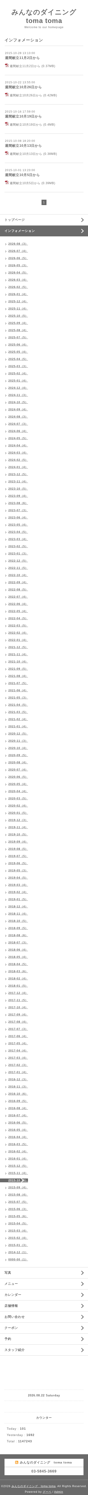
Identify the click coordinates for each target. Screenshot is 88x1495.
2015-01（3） (18, 1245)
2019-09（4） (18, 841)
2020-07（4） (18, 769)
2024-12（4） (18, 387)
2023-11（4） (18, 481)
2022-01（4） (18, 640)
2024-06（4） (18, 431)
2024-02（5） (18, 459)
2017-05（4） (18, 1043)
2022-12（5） (18, 560)
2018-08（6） (18, 935)
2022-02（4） (18, 632)
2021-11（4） (18, 654)
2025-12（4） (18, 301)
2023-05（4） (18, 524)
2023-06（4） (18, 517)
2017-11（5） (18, 1000)
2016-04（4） (18, 1137)
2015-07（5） (18, 1201)
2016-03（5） (18, 1144)
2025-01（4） (18, 380)
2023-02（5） (18, 546)
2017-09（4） (18, 1014)
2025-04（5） (18, 359)
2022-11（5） (18, 568)
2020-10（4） (18, 748)
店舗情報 (11, 1305)
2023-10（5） (18, 488)
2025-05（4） (18, 351)
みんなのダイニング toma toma (34, 1486)
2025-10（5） (18, 315)
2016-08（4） (18, 1108)
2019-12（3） (18, 820)
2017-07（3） (18, 1029)
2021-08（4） (18, 676)
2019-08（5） (18, 848)
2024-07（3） (18, 423)
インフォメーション (20, 231)
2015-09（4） (18, 1187)
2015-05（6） (18, 1216)
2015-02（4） (18, 1237)
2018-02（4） (18, 978)
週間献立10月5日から (22, 175)
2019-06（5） (18, 863)
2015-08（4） (18, 1194)
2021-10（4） (18, 661)
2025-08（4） (18, 330)
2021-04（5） (18, 704)
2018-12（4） (18, 906)
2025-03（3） (18, 366)
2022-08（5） (18, 589)
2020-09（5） (18, 755)
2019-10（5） (18, 834)
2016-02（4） (18, 1151)
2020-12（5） (18, 733)
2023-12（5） (18, 474)
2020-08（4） (18, 762)
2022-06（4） (18, 604)
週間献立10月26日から (23, 87)
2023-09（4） (18, 496)
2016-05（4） (18, 1129)
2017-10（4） (18, 1007)
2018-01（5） (18, 985)
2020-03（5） (18, 798)
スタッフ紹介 (15, 1350)
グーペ (47, 1491)
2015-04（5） (18, 1223)
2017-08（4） (18, 1021)
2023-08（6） (18, 503)
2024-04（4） (18, 445)
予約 (8, 1339)
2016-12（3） (18, 1079)
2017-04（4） (18, 1050)
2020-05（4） (18, 784)
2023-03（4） (18, 539)
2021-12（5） (18, 647)
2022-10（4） (18, 575)
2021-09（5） (18, 668)
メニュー (11, 1283)
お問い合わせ (15, 1317)
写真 (8, 1272)
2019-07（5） (18, 856)
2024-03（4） (18, 452)
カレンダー (13, 1294)
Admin (58, 1491)
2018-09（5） (18, 928)
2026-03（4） (18, 279)
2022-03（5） (18, 625)
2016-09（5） (18, 1101)
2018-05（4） (18, 957)
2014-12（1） (18, 1252)
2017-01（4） (18, 1072)
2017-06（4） (18, 1036)
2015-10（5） (18, 1180)
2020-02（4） (18, 805)
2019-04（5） (18, 877)
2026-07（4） (18, 251)
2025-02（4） (18, 373)
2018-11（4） (18, 913)
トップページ (15, 220)
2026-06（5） (18, 258)
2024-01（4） (18, 467)
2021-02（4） (18, 719)
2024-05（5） (18, 438)
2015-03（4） (18, 1230)
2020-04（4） (18, 791)
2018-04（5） (18, 964)
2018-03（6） (18, 971)
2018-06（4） (18, 949)
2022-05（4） (18, 611)
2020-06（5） (18, 776)
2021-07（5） (18, 683)
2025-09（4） (18, 323)
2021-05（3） (18, 697)
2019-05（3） (18, 870)
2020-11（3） (18, 740)
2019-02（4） (18, 892)
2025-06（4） (18, 344)
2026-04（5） (18, 272)
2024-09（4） (18, 409)
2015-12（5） (18, 1165)
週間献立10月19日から (23, 116)
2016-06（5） (18, 1122)
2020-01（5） (18, 812)
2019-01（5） (18, 899)
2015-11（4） (18, 1173)
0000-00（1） (18, 1259)
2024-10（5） (18, 402)
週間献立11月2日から (22, 58)
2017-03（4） (18, 1057)
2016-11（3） (18, 1086)
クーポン (11, 1328)
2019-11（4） (18, 827)
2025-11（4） (18, 308)
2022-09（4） (18, 582)
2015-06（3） (18, 1209)
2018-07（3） (18, 942)
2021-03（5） (18, 712)
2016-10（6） (18, 1093)
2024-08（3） (18, 416)
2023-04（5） (18, 532)
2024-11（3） (18, 395)
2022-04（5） (18, 618)
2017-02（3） (18, 1065)
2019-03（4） (18, 885)
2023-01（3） (18, 553)
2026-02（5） (18, 287)
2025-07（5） (18, 337)
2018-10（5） (18, 921)
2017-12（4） (18, 993)
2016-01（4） (18, 1158)
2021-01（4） (18, 726)
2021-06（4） (18, 690)
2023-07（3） (18, 510)
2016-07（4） (18, 1115)
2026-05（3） (18, 265)
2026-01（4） (18, 294)
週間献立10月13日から (23, 145)
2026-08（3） (18, 243)
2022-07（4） (18, 596)
